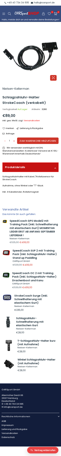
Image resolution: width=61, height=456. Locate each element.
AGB (4, 421)
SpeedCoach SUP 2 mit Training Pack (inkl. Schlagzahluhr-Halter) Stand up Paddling (35, 254)
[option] (30, 54)
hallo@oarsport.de (44, 2)
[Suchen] (9, 13)
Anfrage (9, 133)
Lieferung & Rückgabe (31, 128)
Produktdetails (15, 167)
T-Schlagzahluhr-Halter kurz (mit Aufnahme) (36, 342)
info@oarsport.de (13, 406)
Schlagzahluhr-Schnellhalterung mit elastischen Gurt (30, 321)
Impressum (8, 425)
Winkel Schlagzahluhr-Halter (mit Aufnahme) (36, 361)
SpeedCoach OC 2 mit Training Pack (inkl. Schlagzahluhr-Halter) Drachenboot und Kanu (34, 276)
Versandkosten (32, 120)
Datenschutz (8, 437)
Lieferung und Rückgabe (14, 429)
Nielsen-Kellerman (15, 89)
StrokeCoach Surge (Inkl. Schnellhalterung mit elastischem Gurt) (31, 299)
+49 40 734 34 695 (18, 2)
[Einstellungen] (43, 13)
